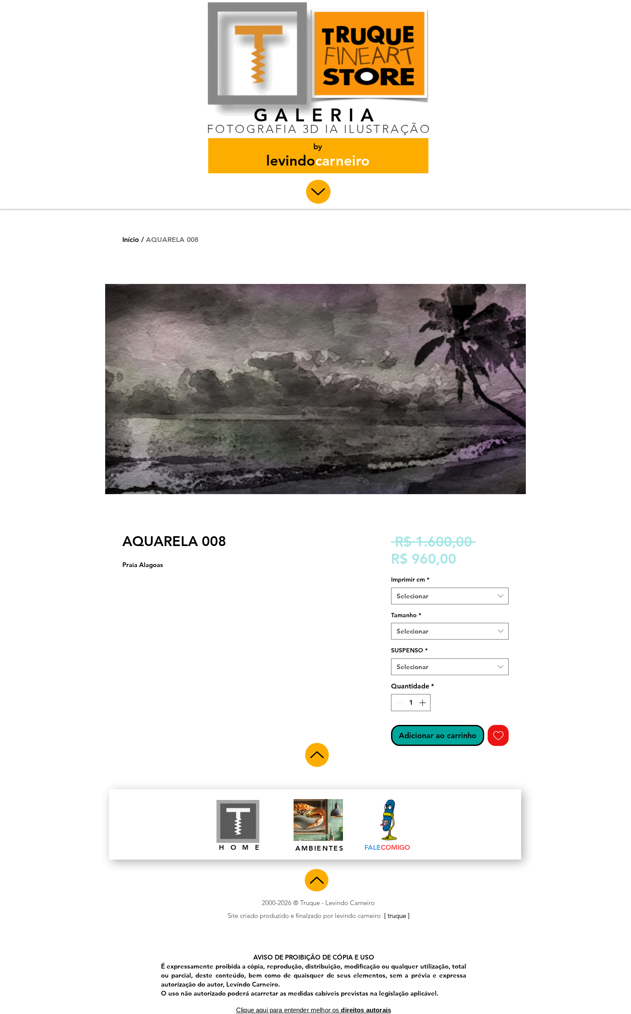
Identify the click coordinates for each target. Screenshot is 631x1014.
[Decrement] (398, 702)
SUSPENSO (409, 650)
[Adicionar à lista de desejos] (498, 735)
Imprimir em (410, 579)
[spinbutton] (410, 702)
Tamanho (406, 615)
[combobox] (450, 596)
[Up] (318, 192)
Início (130, 239)
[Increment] (423, 702)
